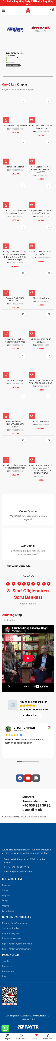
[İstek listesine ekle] (23, 100)
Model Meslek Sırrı (41, 298)
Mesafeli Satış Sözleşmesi (14, 923)
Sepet (5, 890)
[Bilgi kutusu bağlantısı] (28, 509)
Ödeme (5, 906)
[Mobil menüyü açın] (4, 11)
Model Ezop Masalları (41, 421)
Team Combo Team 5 (15, 167)
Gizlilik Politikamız (10, 817)
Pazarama (7, 966)
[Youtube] (28, 778)
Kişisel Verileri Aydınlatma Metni (17, 944)
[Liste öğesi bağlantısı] (28, 867)
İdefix (5, 976)
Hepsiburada (8, 971)
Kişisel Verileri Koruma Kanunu (16, 949)
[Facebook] (20, 778)
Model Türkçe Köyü (15, 380)
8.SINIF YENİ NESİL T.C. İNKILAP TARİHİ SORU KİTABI (15, 424)
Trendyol (6, 961)
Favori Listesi (8, 911)
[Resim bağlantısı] (9, 837)
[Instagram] (36, 778)
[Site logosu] (28, 10)
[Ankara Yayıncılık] (15, 29)
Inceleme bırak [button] (31, 715)
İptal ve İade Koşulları (12, 938)
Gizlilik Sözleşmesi (11, 933)
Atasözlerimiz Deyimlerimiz (15, 126)
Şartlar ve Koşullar (10, 928)
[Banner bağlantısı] (28, 565)
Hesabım (6, 885)
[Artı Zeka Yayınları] (41, 29)
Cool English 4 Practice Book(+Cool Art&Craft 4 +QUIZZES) (41, 169)
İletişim (5, 900)
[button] (6, 120)
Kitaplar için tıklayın (13, 65)
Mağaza (6, 895)
